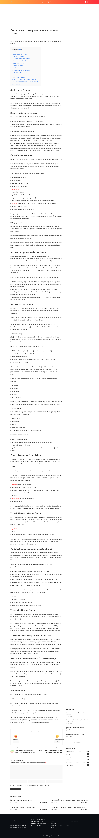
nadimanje (15, 189)
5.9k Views (12, 36)
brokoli (14, 484)
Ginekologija (69, 757)
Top (67, 762)
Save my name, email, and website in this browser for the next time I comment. (30, 785)
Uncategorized (69, 765)
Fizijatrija (68, 754)
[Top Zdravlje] (12, 2)
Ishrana (68, 759)
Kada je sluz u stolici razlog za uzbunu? (23, 807)
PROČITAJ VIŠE (43, 802)
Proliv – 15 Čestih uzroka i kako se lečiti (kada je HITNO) (69, 800)
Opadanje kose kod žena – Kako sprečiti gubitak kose (68, 807)
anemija (14, 203)
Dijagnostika (69, 751)
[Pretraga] (88, 2)
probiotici (15, 529)
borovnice (15, 498)
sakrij (19, 49)
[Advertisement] (36, 17)
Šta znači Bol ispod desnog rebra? (21, 800)
